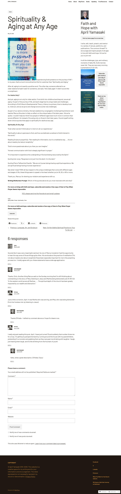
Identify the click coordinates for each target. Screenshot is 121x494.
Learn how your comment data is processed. (50, 443)
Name (10, 398)
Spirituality (21, 200)
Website (10, 417)
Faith (10, 11)
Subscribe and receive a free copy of (102, 79)
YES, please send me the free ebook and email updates (41, 193)
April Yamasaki (12, 1)
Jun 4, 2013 (16, 293)
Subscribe (12, 213)
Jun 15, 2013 (19, 351)
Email (10, 408)
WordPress (17, 490)
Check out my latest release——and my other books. (102, 101)
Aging (9, 200)
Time (25, 200)
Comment (12, 376)
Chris (15, 245)
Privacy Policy (30, 476)
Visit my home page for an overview (93, 38)
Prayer (16, 200)
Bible (12, 200)
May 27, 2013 (17, 247)
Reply (9, 264)
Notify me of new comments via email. (23, 432)
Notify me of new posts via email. (21, 436)
